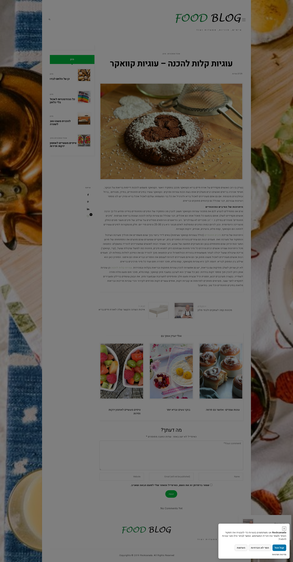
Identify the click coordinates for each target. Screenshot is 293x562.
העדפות (241, 547)
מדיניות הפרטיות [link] (279, 554)
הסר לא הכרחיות (260, 547)
